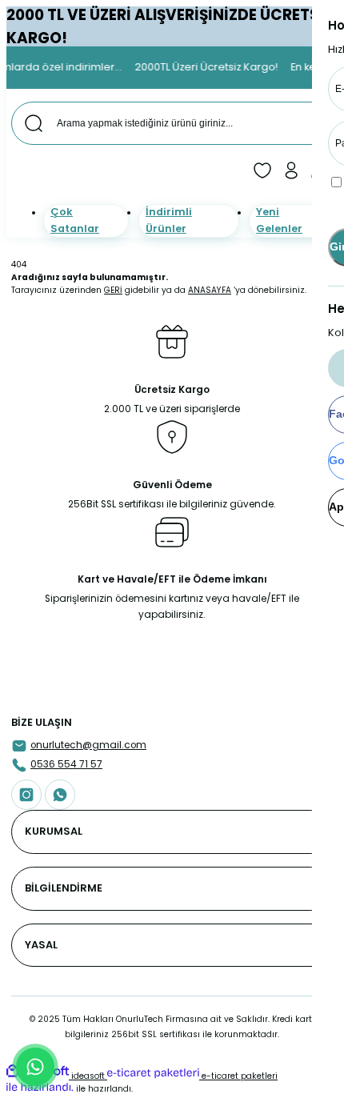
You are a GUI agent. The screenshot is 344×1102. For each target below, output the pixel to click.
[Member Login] (291, 170)
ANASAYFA (209, 290)
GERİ (113, 290)
